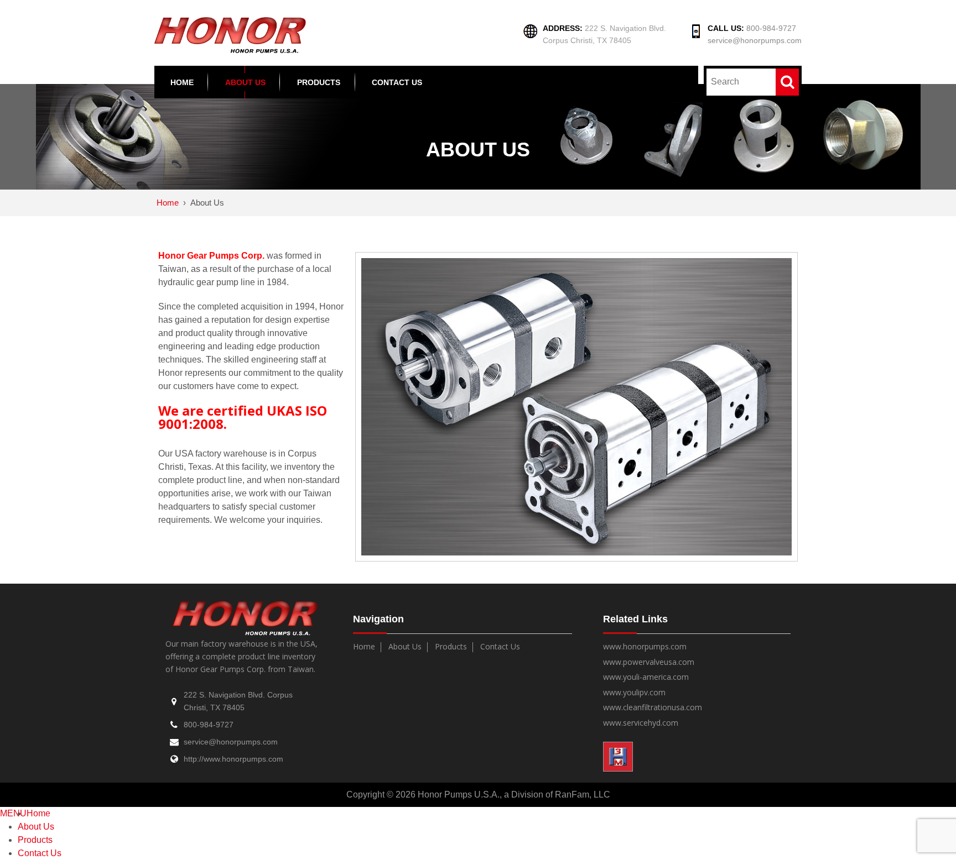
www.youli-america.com (646, 677)
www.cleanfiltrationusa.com (652, 707)
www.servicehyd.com (640, 723)
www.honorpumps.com (645, 647)
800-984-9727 (771, 28)
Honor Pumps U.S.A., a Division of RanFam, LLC (512, 794)
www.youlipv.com (634, 693)
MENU (13, 813)
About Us (245, 82)
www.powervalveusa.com (648, 662)
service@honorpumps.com (755, 40)
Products (318, 82)
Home (182, 82)
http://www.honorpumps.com (233, 758)
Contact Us (397, 82)
